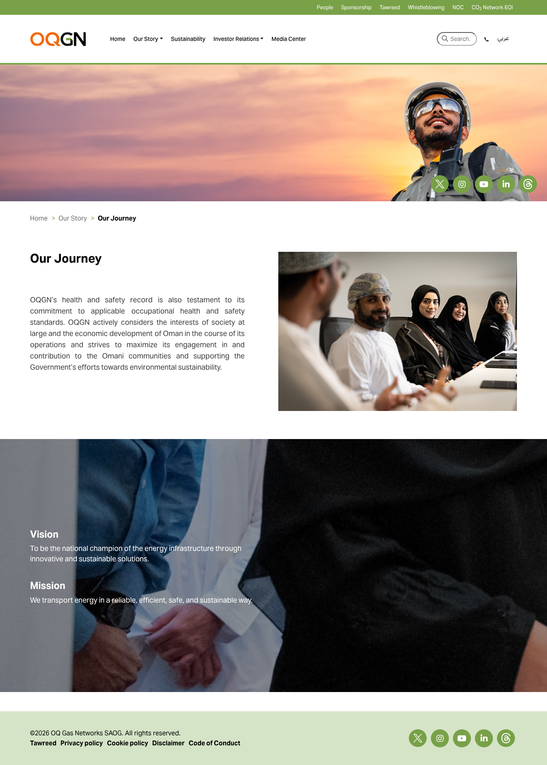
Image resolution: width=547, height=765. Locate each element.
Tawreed (390, 7)
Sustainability (188, 38)
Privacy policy (81, 743)
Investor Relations (236, 38)
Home (117, 38)
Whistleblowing (426, 7)
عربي (503, 38)
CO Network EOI (492, 7)
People (325, 7)
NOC (458, 7)
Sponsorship (356, 7)
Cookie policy (127, 743)
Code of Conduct (214, 743)
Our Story (145, 38)
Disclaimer (168, 743)
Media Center (288, 38)
